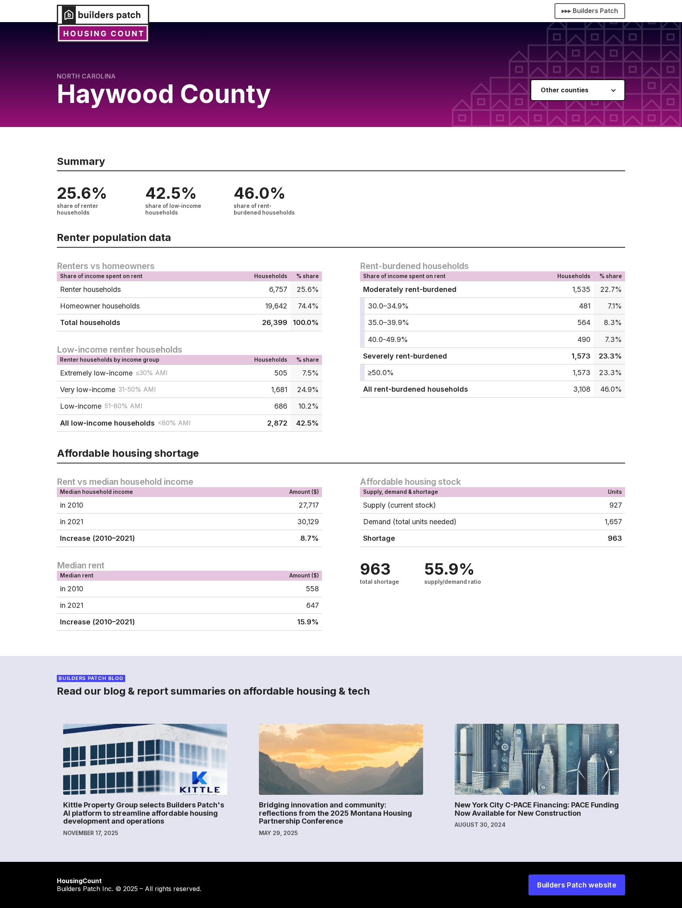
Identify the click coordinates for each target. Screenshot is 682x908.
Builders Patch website (576, 885)
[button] (577, 90)
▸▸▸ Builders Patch (590, 11)
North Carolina (86, 76)
